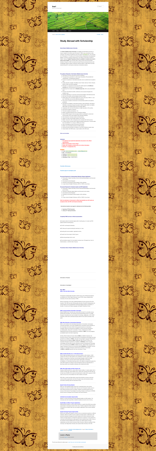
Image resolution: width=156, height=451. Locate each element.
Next (102, 34)
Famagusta (85, 54)
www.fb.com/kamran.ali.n (72, 154)
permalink (70, 430)
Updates (69, 30)
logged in (66, 437)
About (57, 30)
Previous (98, 34)
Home (53, 30)
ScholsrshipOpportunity (77, 429)
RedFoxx (63, 34)
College (86, 429)
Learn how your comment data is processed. (77, 442)
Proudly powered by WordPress (78, 446)
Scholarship (90, 429)
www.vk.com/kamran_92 (72, 155)
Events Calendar (63, 30)
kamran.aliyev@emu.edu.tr (71, 151)
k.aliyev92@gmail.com (82, 151)
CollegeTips (70, 429)
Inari (54, 6)
